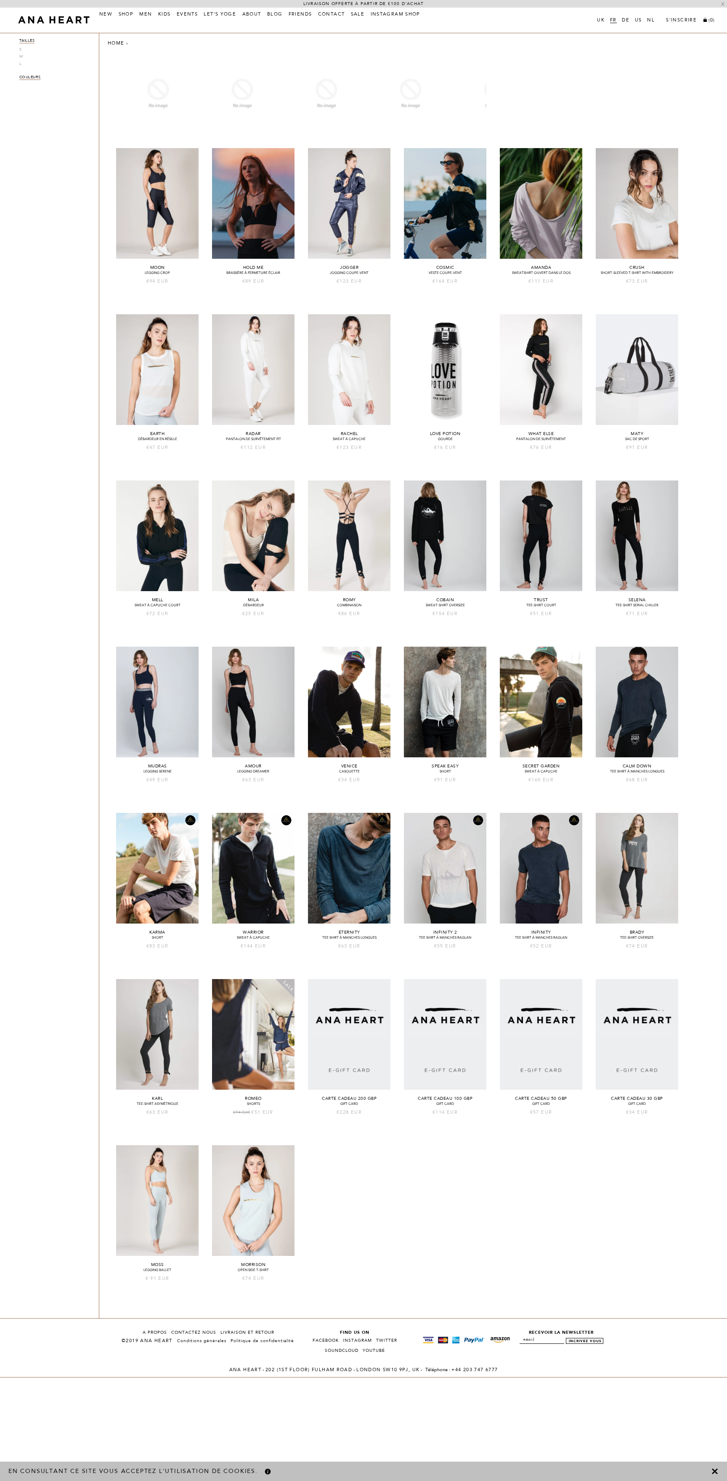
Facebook (326, 1340)
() (711, 20)
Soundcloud (341, 1350)
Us (638, 21)
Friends (300, 15)
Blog (275, 15)
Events (187, 15)
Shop (126, 15)
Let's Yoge (220, 15)
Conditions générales (201, 1341)
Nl (651, 21)
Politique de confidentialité (262, 1341)
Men (145, 15)
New (105, 15)
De (625, 21)
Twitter (386, 1340)
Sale (358, 15)
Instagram (357, 1340)
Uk (601, 21)
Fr (613, 21)
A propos (155, 1332)
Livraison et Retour (247, 1332)
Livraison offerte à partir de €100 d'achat (363, 4)
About (251, 15)
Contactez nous (193, 1332)
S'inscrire (681, 21)
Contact (331, 15)
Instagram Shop (395, 15)
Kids (164, 15)
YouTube (374, 1350)
